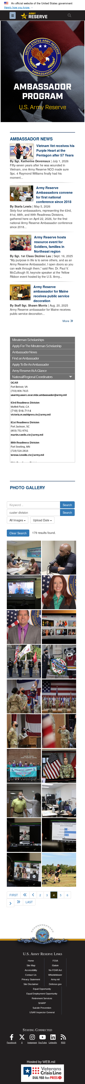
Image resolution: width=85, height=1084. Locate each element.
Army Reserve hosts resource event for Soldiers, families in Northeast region (50, 244)
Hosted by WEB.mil (41, 1062)
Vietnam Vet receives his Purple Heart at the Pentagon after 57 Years (55, 150)
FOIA (55, 960)
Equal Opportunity (42, 989)
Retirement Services (42, 998)
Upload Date (41, 520)
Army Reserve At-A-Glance (29, 370)
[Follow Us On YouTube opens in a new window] (42, 1038)
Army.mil (55, 979)
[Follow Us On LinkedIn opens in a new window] (53, 1038)
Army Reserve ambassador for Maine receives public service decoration (51, 293)
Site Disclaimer (31, 984)
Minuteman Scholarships (28, 340)
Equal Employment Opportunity (41, 993)
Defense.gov (55, 984)
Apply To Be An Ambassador (30, 364)
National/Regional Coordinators (32, 377)
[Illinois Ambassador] (59, 592)
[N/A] (24, 662)
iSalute (55, 965)
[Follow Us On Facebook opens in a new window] (11, 1038)
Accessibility (31, 970)
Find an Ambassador (25, 358)
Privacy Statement (31, 979)
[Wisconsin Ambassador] (24, 627)
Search (67, 505)
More (66, 321)
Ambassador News (24, 352)
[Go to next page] (10, 902)
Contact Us (31, 975)
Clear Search (18, 533)
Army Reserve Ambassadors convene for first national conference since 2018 (54, 194)
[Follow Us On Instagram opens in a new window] (32, 1038)
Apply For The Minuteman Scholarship (36, 346)
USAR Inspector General (42, 1012)
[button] (19, 7)
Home (31, 960)
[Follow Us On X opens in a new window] (22, 1038)
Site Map (31, 965)
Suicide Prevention (42, 1008)
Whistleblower (55, 975)
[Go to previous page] (33, 894)
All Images (16, 520)
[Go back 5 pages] (25, 894)
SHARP (42, 1003)
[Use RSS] (63, 1038)
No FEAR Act (55, 970)
